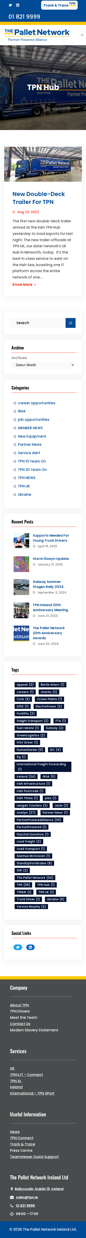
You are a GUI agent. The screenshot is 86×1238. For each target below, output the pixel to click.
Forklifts (26, 713)
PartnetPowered (31, 827)
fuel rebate (28, 728)
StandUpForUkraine (34, 863)
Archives (19, 357)
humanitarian (30, 750)
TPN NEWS (26, 477)
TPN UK (24, 486)
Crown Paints (49, 699)
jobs (50, 798)
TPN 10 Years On (32, 461)
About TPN (19, 1005)
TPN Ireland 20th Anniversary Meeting (50, 607)
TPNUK (24, 892)
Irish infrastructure (33, 784)
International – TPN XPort (32, 1093)
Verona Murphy (31, 906)
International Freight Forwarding (41, 767)
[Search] (71, 323)
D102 (23, 706)
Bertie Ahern (52, 685)
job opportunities (33, 419)
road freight (29, 841)
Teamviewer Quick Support (34, 1156)
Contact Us (20, 1023)
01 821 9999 (25, 1205)
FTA (61, 721)
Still (22, 870)
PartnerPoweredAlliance (39, 820)
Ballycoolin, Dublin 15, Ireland (39, 1188)
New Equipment (32, 436)
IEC (55, 750)
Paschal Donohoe (33, 834)
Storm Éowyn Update (51, 558)
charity (49, 692)
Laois (61, 805)
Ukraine (24, 494)
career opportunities (36, 403)
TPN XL (16, 1080)
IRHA (22, 411)
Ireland (26, 776)
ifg (21, 757)
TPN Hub (46, 885)
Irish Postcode (30, 791)
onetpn (26, 812)
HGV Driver (27, 742)
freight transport (32, 721)
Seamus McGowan (33, 856)
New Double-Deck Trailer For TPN (39, 198)
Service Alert (29, 452)
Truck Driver (28, 899)
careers (25, 692)
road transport (31, 849)
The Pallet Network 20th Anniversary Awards (49, 633)
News (15, 1131)
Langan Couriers (32, 805)
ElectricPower (49, 706)
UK (12, 1068)
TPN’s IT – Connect (26, 1074)
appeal (25, 685)
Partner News (30, 444)
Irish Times (27, 798)
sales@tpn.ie (27, 1197)
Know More (22, 284)
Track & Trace (22, 1144)
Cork (23, 699)
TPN (23, 885)
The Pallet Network (35, 878)
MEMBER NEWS (30, 427)
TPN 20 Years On (32, 469)
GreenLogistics (31, 735)
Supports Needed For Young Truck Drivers (51, 538)
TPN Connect (21, 1137)
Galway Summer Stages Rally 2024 (48, 584)
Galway (54, 728)
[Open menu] (82, 35)
